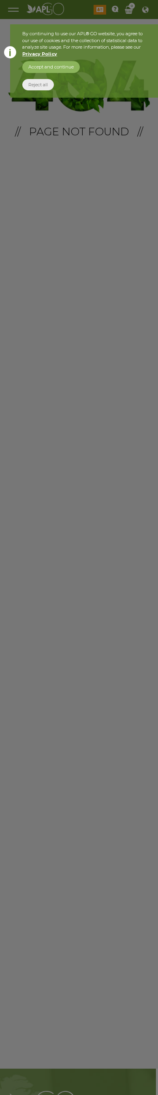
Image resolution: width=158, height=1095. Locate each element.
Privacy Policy (39, 54)
